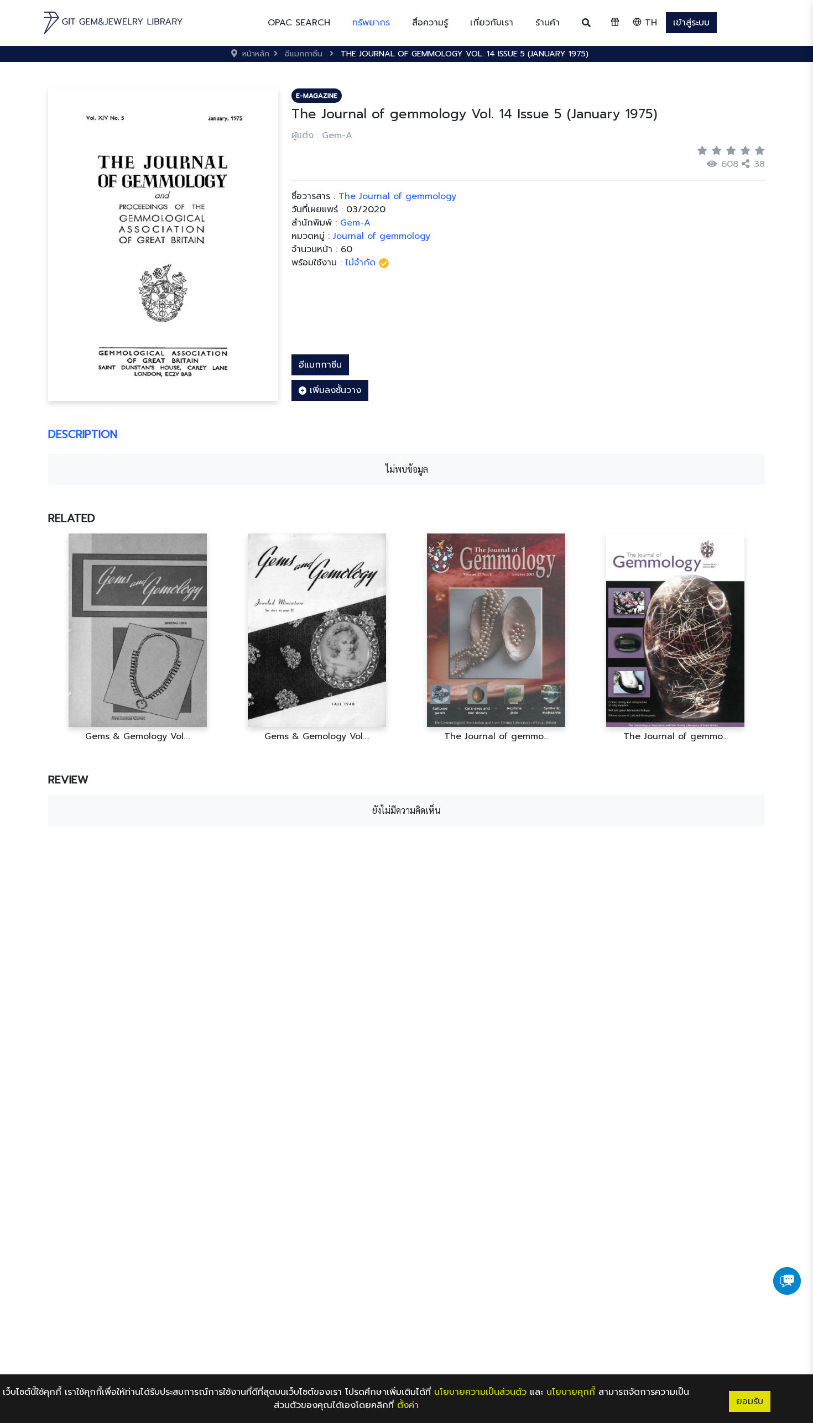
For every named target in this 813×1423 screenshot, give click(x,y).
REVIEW (68, 779)
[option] (137, 637)
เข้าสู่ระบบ (691, 22)
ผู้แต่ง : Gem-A (321, 135)
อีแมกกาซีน (320, 365)
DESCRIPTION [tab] (82, 434)
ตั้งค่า (408, 1405)
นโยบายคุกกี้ (570, 1392)
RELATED (71, 518)
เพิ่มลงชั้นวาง (333, 390)
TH (649, 22)
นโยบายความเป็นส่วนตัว (480, 1392)
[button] (371, 23)
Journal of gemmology (381, 236)
